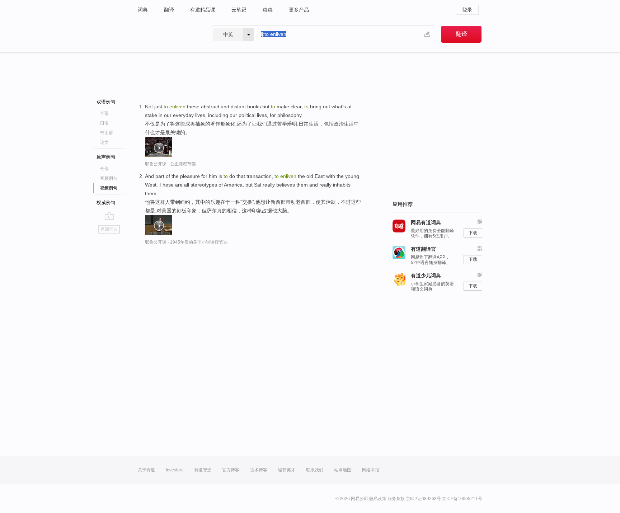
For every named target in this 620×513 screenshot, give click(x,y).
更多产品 (299, 10)
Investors (174, 469)
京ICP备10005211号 (462, 498)
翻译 (169, 10)
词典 (143, 10)
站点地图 (342, 469)
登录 (467, 10)
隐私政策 (377, 498)
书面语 (106, 132)
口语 (104, 123)
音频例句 (108, 178)
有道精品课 (202, 10)
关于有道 (146, 469)
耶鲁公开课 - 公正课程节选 (170, 163)
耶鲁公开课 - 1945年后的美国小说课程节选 (186, 242)
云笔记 (238, 10)
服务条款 (396, 498)
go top (109, 215)
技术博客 (258, 469)
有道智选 (202, 469)
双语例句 (106, 101)
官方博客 (230, 469)
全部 (104, 113)
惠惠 (268, 10)
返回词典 (109, 229)
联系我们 (314, 469)
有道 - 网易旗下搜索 (167, 34)
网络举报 (370, 469)
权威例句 (106, 202)
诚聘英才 (286, 469)
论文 (104, 142)
